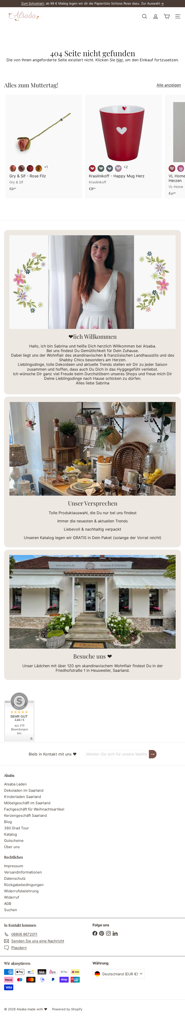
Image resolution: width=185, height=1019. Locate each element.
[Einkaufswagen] (166, 16)
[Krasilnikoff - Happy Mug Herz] (123, 144)
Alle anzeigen (169, 85)
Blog (8, 821)
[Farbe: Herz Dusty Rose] (118, 168)
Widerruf (11, 897)
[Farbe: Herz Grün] (101, 168)
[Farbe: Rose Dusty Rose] (21, 168)
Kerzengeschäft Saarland (25, 815)
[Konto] (155, 16)
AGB (7, 903)
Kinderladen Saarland (22, 796)
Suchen (10, 910)
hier (119, 59)
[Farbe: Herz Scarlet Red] (92, 168)
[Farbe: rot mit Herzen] (172, 168)
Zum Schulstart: (33, 3)
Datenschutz (15, 878)
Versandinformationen (23, 872)
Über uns (12, 847)
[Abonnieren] (153, 754)
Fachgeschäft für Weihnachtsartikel (34, 809)
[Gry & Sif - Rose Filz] (44, 144)
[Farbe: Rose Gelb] (38, 168)
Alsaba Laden (15, 784)
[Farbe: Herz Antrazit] (109, 168)
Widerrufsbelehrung (21, 891)
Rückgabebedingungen (24, 884)
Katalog (10, 834)
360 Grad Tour (16, 828)
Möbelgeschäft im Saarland (27, 803)
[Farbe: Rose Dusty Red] (12, 168)
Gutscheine (14, 840)
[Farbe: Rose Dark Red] (30, 168)
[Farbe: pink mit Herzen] (180, 168)
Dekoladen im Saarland (23, 790)
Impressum (13, 866)
